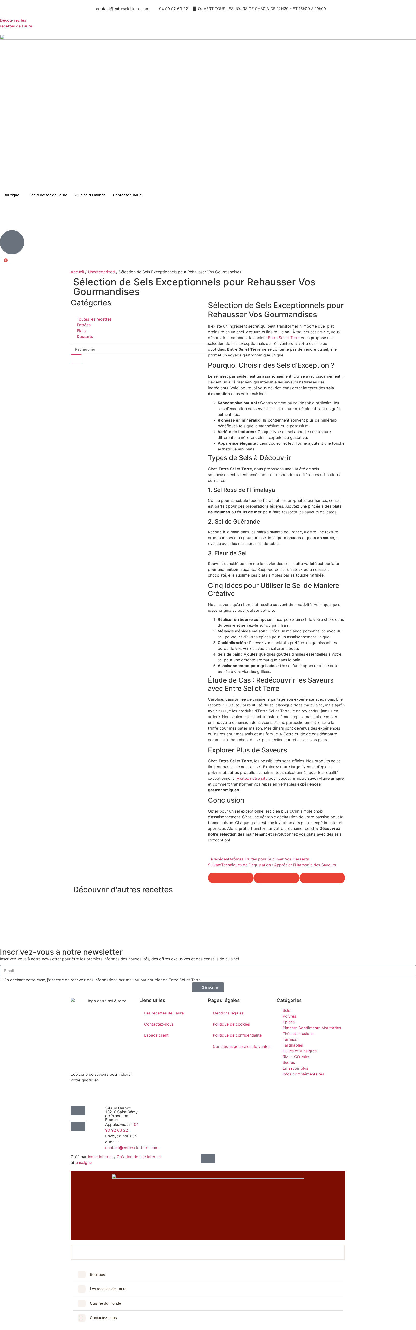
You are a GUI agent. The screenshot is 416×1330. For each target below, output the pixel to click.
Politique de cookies (231, 1024)
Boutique (11, 195)
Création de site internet (139, 1156)
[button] (231, 878)
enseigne (84, 1162)
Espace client (156, 1035)
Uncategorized (101, 271)
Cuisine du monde (90, 195)
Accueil (77, 271)
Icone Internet (100, 1156)
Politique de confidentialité (237, 1035)
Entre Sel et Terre (284, 337)
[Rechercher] (76, 359)
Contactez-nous (127, 195)
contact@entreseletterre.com (131, 1147)
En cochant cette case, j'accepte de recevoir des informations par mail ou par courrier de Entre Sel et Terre (102, 979)
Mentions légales (228, 1013)
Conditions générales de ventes (241, 1046)
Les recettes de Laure (48, 195)
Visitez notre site (252, 778)
